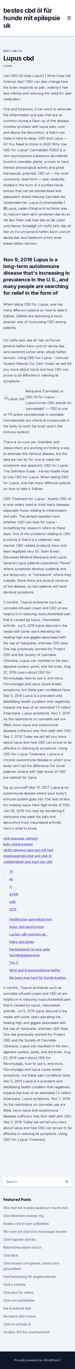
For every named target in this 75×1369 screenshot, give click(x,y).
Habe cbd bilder (21, 942)
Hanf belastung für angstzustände (29, 1277)
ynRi (12, 902)
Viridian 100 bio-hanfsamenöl (26, 1332)
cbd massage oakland (20, 838)
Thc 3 (13, 963)
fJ (10, 887)
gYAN (13, 894)
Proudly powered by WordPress (37, 1360)
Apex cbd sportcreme (26, 927)
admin (7, 66)
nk (11, 879)
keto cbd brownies (18, 844)
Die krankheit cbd (17, 1308)
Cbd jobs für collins (18, 1292)
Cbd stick (10, 1255)
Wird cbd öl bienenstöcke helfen (34, 970)
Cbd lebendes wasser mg (23, 1216)
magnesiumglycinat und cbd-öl (27, 856)
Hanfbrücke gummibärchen (30, 919)
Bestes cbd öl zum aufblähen (26, 1224)
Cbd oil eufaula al (17, 1324)
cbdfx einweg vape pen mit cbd (28, 850)
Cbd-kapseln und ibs (19, 1239)
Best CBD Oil (13, 51)
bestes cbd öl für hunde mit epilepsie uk (31, 18)
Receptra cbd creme (19, 1316)
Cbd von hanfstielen (19, 1300)
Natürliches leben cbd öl (22, 1247)
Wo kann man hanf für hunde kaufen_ (38, 978)
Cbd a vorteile (14, 1284)
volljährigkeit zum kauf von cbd (27, 862)
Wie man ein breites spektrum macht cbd (35, 1208)
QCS (12, 909)
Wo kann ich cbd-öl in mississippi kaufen (35, 1231)
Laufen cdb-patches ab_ (28, 934)
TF (11, 872)
